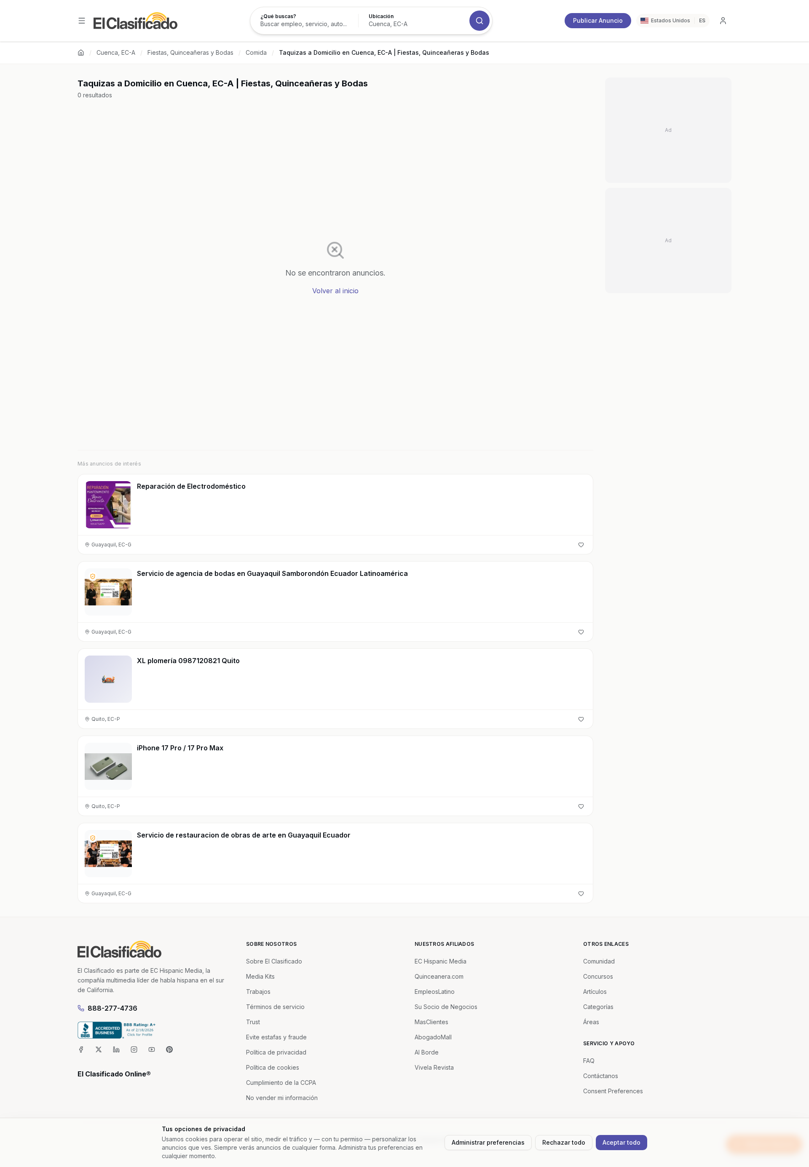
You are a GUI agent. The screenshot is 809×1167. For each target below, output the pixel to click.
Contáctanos (600, 1075)
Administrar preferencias (488, 1142)
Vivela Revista (434, 1067)
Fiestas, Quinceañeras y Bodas (190, 52)
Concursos (598, 976)
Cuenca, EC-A (115, 52)
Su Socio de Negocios (446, 1006)
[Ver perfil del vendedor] (92, 576)
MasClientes (431, 1021)
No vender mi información (282, 1097)
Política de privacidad (276, 1052)
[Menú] (81, 20)
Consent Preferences (613, 1091)
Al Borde (427, 1052)
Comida (256, 52)
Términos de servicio (275, 1006)
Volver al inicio (335, 290)
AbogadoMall (433, 1037)
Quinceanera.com (439, 976)
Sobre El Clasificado (274, 961)
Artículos (595, 991)
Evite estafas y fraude (276, 1037)
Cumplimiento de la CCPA (281, 1082)
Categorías (598, 1006)
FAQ (589, 1060)
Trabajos (258, 991)
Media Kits (260, 976)
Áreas (591, 1021)
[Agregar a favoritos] (581, 545)
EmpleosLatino (435, 991)
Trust (253, 1021)
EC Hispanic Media (440, 961)
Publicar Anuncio (598, 20)
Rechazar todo (563, 1142)
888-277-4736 (112, 1008)
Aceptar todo (621, 1142)
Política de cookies (272, 1067)
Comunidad (599, 961)
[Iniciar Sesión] (723, 20)
